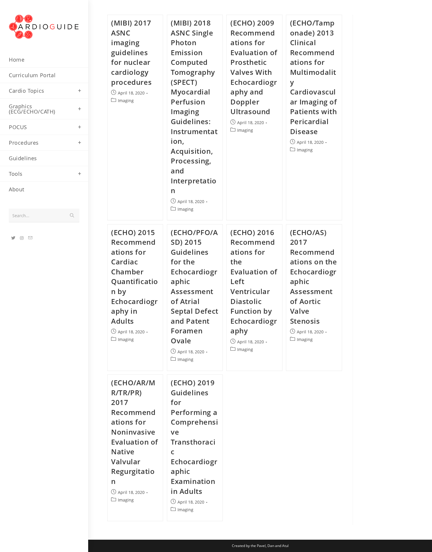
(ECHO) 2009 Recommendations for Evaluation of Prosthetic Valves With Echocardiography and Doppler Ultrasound (253, 67)
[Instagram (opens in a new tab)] (22, 238)
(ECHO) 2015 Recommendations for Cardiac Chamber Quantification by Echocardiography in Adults (134, 276)
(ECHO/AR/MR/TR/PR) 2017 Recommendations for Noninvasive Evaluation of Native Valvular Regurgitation (134, 432)
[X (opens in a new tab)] (13, 238)
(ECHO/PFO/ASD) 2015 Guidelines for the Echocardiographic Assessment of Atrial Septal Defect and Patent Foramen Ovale (194, 286)
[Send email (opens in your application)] (30, 238)
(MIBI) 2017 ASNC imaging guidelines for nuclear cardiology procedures (131, 52)
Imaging (126, 100)
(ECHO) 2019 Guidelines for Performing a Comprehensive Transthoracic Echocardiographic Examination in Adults (194, 437)
